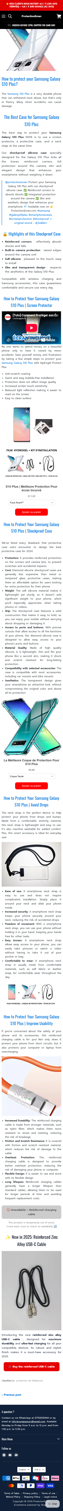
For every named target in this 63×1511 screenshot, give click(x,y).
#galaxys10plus (18, 215)
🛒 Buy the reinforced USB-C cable (31, 1367)
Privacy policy (30, 1493)
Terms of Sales (11, 1493)
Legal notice (50, 1496)
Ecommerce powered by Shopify (31, 1504)
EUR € (38, 1469)
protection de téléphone (29, 1380)
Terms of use (48, 1493)
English (22, 1469)
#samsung (43, 211)
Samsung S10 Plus (18, 94)
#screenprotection (20, 219)
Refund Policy (13, 1496)
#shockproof (41, 219)
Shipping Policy (32, 1496)
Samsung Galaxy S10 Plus (17, 363)
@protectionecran (16, 182)
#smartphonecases (40, 215)
